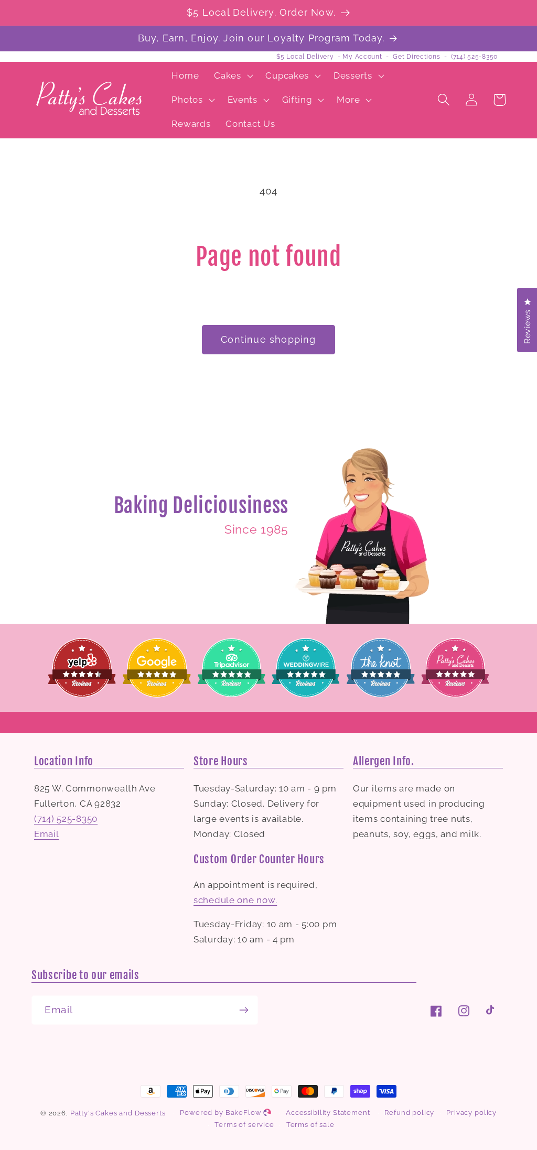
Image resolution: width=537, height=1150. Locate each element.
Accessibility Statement (328, 1112)
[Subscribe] (243, 1010)
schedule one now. (235, 900)
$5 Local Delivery (305, 56)
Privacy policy (471, 1112)
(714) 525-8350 (474, 56)
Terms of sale (310, 1125)
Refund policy (409, 1112)
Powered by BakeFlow (221, 1112)
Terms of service (244, 1125)
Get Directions (416, 56)
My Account (362, 56)
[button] (232, 76)
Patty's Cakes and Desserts (118, 1113)
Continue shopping (268, 339)
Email (46, 834)
